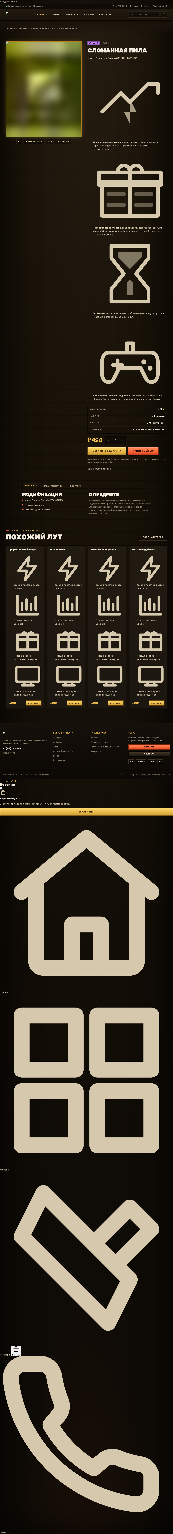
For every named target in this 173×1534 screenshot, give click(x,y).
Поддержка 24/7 (160, 6)
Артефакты (71, 14)
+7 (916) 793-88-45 (119, 6)
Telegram (149, 754)
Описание (31, 486)
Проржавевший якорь (22, 549)
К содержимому (8, 1)
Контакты (105, 14)
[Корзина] (164, 14)
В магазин (86, 811)
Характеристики (53, 486)
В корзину (33, 703)
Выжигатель (58, 549)
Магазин (89, 14)
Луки (55, 747)
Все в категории (153, 537)
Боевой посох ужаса (103, 549)
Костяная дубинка (143, 549)
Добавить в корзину (106, 451)
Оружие (41, 14)
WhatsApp (149, 747)
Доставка (75, 486)
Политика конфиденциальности (105, 747)
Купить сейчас (143, 451)
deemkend (46, 775)
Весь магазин (59, 760)
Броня (55, 14)
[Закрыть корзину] (1, 788)
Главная (10, 28)
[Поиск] (157, 14)
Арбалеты (57, 742)
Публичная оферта (99, 742)
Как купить (96, 751)
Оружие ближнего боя (43, 28)
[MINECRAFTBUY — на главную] (17, 14)
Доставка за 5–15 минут (140, 6)
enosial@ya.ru (9, 753)
